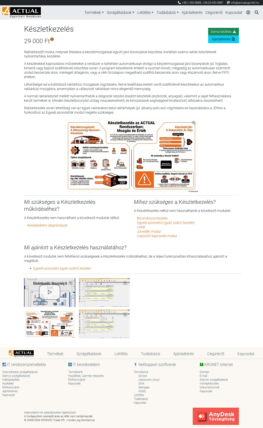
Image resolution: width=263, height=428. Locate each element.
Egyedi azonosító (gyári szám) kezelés (165, 223)
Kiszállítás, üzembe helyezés (86, 376)
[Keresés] (256, 12)
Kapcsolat (233, 12)
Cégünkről (213, 12)
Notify (142, 391)
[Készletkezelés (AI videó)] (49, 292)
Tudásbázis (166, 12)
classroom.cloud (148, 379)
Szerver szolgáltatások (214, 379)
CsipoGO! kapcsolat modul (157, 236)
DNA (141, 383)
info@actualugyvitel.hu (244, 2)
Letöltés (144, 12)
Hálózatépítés (11, 379)
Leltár (141, 227)
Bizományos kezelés (152, 218)
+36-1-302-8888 (191, 2)
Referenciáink (10, 387)
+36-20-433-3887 (213, 2)
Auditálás (8, 383)
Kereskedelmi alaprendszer (47, 225)
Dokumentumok (209, 387)
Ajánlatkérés (192, 12)
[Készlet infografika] (49, 324)
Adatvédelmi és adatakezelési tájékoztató (50, 412)
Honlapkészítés (209, 383)
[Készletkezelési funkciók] (104, 292)
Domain (204, 372)
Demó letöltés (221, 32)
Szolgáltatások (119, 12)
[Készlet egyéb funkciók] (104, 324)
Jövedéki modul (149, 231)
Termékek (92, 12)
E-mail (203, 376)
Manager (144, 387)
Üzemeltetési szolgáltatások (20, 372)
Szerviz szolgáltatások (16, 376)
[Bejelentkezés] (248, 12)
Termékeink (75, 372)
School (142, 376)
